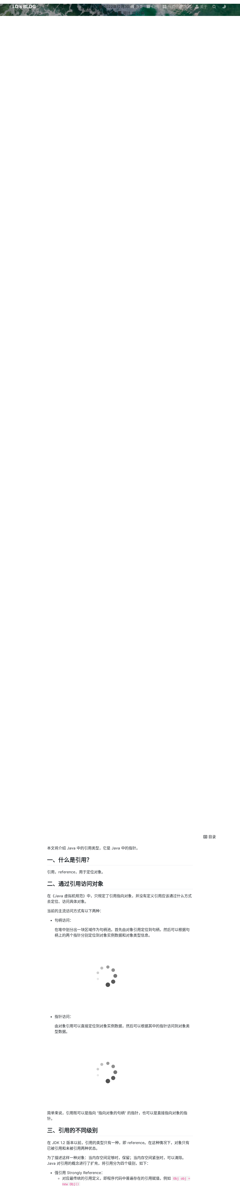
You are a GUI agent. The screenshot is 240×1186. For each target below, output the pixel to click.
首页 (138, 6)
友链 (187, 6)
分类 (170, 6)
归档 (154, 6)
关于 (203, 6)
